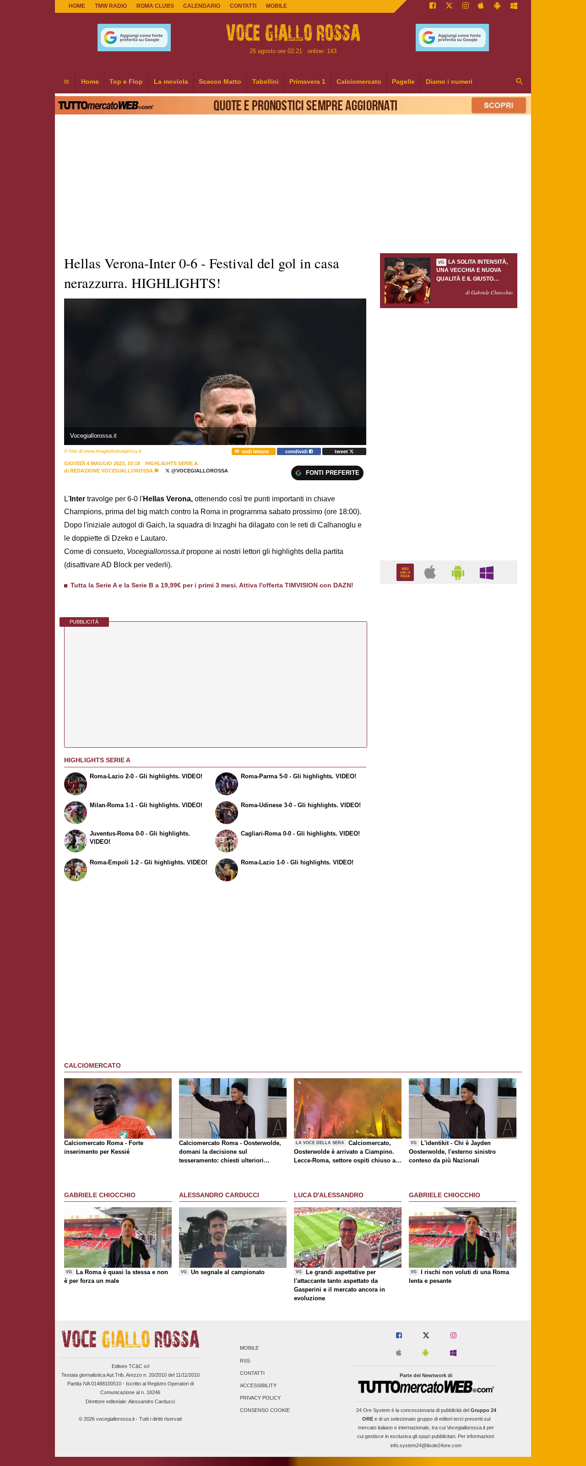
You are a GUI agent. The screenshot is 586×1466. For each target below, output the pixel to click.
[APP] (406, 571)
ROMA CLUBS (155, 6)
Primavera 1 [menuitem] (307, 81)
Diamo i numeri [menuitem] (449, 81)
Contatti (252, 1373)
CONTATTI (243, 6)
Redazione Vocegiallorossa (111, 470)
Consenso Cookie (265, 1410)
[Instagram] (466, 6)
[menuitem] (66, 82)
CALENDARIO (201, 6)
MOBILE (276, 6)
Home (77, 6)
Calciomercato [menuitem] (358, 81)
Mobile (249, 1348)
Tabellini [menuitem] (265, 81)
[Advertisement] (448, 946)
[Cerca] (519, 82)
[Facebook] (433, 6)
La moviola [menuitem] (171, 81)
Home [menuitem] (90, 81)
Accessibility (258, 1385)
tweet (342, 451)
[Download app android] (497, 6)
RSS (245, 1360)
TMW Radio (111, 6)
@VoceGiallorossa (199, 470)
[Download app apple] (481, 6)
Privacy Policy (260, 1398)
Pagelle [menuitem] (403, 81)
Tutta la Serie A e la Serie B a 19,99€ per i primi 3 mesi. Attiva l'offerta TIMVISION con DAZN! (212, 585)
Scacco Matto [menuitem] (220, 81)
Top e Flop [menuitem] (126, 81)
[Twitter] (449, 6)
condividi (297, 451)
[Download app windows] (514, 6)
